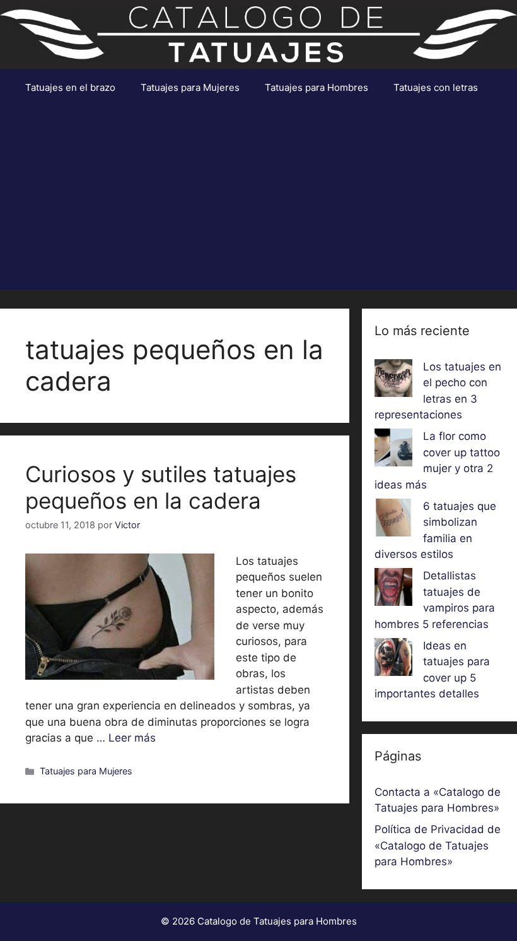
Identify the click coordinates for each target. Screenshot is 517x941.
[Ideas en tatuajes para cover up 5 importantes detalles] (393, 659)
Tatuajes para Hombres (316, 87)
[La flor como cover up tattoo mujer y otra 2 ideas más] (393, 450)
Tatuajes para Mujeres (190, 87)
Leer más (132, 737)
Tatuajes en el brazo (70, 87)
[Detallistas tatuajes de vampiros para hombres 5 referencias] (393, 589)
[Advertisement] (258, 201)
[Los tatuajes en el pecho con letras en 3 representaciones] (393, 380)
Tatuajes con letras (435, 87)
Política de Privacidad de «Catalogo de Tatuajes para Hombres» (438, 845)
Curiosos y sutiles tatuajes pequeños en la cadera (160, 487)
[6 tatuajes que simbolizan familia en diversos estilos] (393, 520)
